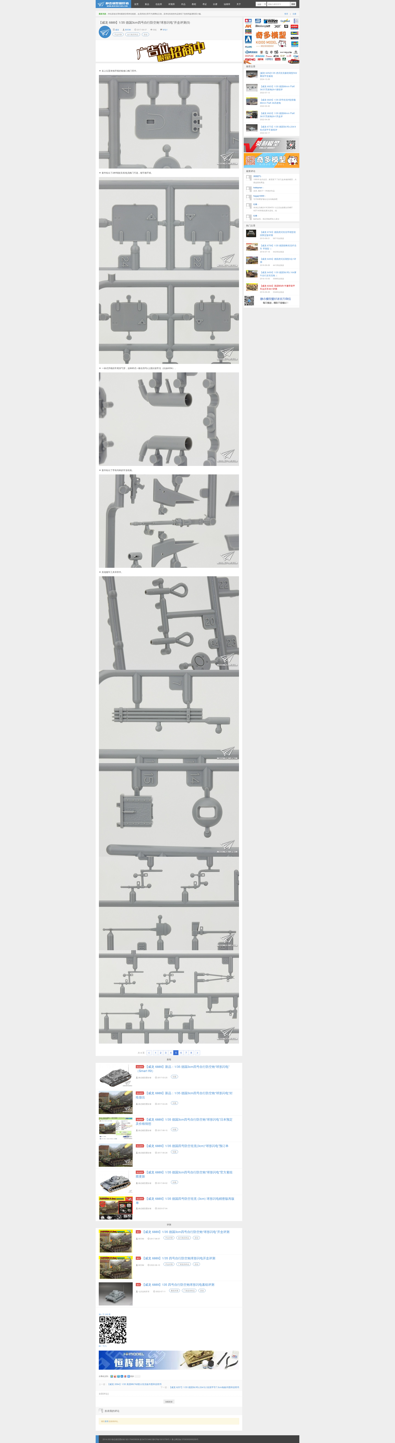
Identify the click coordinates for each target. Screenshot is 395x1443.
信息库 (159, 4)
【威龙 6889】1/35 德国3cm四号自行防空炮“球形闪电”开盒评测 (185, 1231)
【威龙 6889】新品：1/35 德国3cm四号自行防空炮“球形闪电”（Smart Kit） (182, 1068)
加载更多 (169, 1401)
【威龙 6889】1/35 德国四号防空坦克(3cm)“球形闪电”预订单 (187, 1145)
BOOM (128, 29)
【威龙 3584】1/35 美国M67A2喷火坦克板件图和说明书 (134, 1384)
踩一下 (103, 1346)
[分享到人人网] (121, 1376)
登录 (286, 13)
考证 (204, 4)
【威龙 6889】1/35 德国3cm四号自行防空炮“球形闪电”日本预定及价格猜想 (184, 1121)
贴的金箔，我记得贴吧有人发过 (266, 217)
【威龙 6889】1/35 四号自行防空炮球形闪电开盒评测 (178, 1258)
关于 (239, 4)
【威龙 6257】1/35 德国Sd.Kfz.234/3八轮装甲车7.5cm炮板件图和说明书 (204, 1387)
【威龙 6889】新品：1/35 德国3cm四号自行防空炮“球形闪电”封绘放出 (184, 1095)
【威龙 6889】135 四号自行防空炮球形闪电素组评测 (178, 1284)
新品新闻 (140, 1067)
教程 (194, 4)
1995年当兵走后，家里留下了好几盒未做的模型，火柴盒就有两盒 (275, 179)
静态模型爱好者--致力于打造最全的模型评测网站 (113, 4)
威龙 (117, 29)
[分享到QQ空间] (111, 1376)
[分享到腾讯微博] (118, 1376)
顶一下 (103, 1314)
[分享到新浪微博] (115, 1376)
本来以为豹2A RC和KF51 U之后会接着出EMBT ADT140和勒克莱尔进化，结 (273, 207)
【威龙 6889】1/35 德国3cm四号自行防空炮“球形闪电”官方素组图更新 (184, 1174)
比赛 (215, 4)
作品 (183, 4)
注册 (294, 13)
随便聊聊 (140, 1119)
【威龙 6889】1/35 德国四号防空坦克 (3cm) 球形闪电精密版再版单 (185, 1200)
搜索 (293, 4)
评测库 (171, 4)
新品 (147, 4)
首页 (136, 4)
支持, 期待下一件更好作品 (264, 189)
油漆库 (227, 4)
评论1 (165, 29)
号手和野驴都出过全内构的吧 (265, 197)
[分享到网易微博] (125, 1376)
